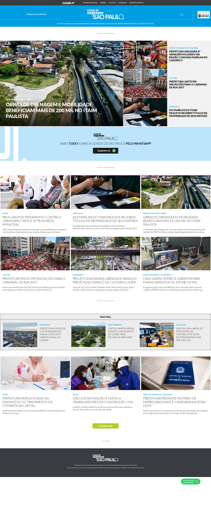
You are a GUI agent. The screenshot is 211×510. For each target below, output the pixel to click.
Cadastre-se (103, 150)
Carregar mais (105, 425)
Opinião (103, 2)
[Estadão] (68, 2)
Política (112, 2)
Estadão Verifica (136, 2)
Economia (122, 2)
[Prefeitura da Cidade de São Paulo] (203, 15)
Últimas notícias (90, 2)
